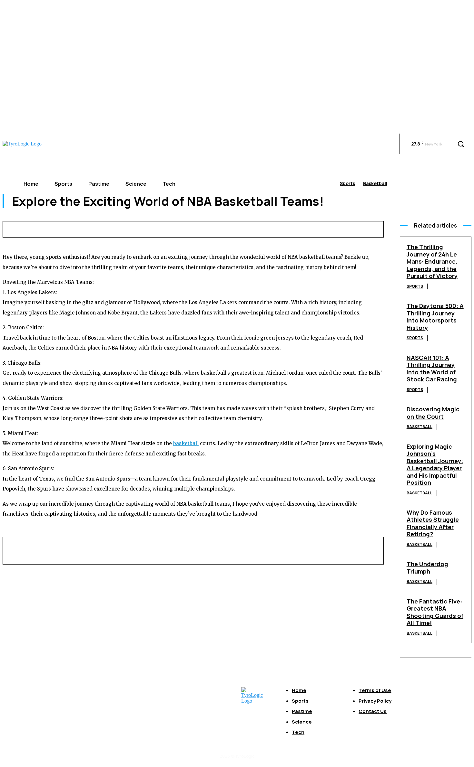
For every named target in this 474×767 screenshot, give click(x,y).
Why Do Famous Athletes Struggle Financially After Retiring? (433, 523)
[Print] (293, 228)
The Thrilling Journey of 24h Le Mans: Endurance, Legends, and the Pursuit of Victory (432, 261)
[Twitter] (198, 228)
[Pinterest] (221, 228)
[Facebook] (174, 228)
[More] (364, 228)
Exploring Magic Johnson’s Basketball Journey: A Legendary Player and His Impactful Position (435, 465)
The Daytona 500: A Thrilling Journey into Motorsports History (435, 317)
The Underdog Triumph (427, 567)
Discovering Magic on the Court (433, 412)
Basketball (375, 183)
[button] (460, 144)
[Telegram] (317, 228)
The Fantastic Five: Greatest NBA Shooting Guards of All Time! (435, 612)
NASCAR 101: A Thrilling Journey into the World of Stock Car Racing (432, 368)
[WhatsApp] (245, 228)
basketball (186, 443)
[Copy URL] (340, 228)
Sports (347, 183)
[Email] (269, 228)
